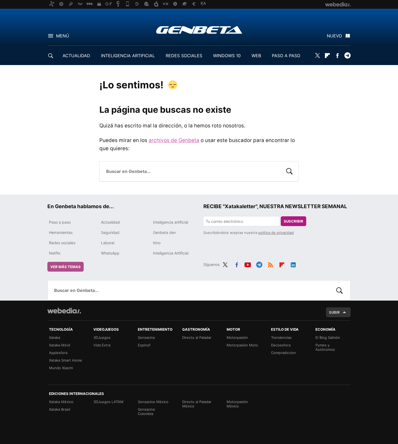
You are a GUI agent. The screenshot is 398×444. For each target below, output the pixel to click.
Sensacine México (153, 402)
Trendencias (281, 337)
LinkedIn (293, 263)
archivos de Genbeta (174, 140)
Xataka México (61, 402)
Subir (334, 312)
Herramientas (61, 232)
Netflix (55, 253)
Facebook (337, 55)
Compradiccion (283, 352)
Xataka (54, 337)
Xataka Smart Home (65, 360)
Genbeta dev (164, 232)
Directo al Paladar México (196, 404)
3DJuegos (101, 337)
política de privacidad (276, 232)
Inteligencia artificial (170, 222)
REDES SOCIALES (184, 55)
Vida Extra (101, 345)
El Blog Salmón (327, 337)
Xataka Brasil (59, 409)
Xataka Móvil (59, 345)
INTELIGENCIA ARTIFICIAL (128, 55)
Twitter (317, 55)
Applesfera (58, 352)
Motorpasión (237, 337)
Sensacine (146, 337)
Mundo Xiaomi (61, 368)
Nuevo (334, 35)
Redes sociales (62, 242)
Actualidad (110, 222)
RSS (270, 263)
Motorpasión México (237, 404)
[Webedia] (64, 310)
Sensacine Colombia (146, 411)
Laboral (107, 242)
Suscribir (293, 221)
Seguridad (110, 232)
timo (157, 242)
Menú (62, 35)
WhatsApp (110, 253)
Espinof (144, 345)
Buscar (289, 170)
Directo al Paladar (196, 337)
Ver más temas (65, 267)
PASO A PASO (286, 55)
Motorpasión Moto (242, 345)
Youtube (247, 263)
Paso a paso (60, 222)
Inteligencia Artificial (170, 253)
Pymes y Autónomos (325, 347)
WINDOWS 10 (227, 55)
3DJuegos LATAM (108, 402)
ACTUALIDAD (76, 55)
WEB (256, 55)
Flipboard (327, 55)
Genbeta (199, 29)
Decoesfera (281, 345)
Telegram (347, 55)
